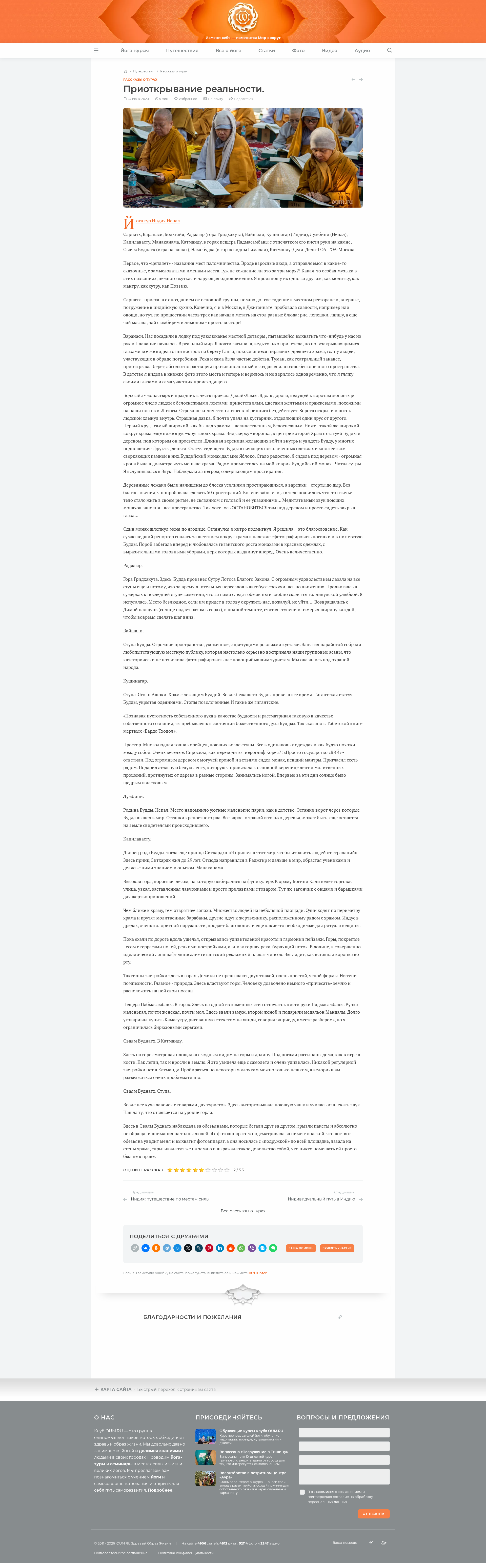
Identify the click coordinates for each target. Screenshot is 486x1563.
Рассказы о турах (140, 80)
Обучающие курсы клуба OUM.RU (251, 1431)
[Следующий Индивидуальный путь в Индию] (361, 79)
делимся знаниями (160, 1450)
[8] (214, 1170)
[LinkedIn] (220, 1248)
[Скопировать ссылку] (135, 1248)
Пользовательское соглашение (121, 1553)
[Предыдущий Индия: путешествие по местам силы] (353, 79)
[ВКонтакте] (145, 1248)
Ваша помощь (345, 1542)
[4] (189, 1170)
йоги (156, 1477)
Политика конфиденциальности (186, 1553)
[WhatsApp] (241, 1248)
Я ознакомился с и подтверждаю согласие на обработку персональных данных (340, 1497)
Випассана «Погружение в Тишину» (253, 1452)
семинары (121, 1463)
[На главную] (125, 71)
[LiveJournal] (199, 1248)
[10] (227, 1170)
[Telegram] (167, 1248)
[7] (208, 1170)
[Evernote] (273, 1248)
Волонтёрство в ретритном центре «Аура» (253, 1475)
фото (248, 1543)
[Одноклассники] (156, 1248)
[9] (220, 1170)
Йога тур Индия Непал (158, 220)
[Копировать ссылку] (340, 1317)
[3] (182, 1170)
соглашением (350, 1492)
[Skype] (262, 1248)
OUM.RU (123, 1543)
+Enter (258, 1273)
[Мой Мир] (177, 1248)
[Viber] (252, 1248)
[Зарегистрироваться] (384, 1543)
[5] (195, 1170)
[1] (170, 1170)
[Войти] (371, 1543)
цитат (228, 1543)
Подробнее (160, 1490)
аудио (269, 1543)
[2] (176, 1170)
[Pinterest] (209, 1248)
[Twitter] (188, 1248)
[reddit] (231, 1248)
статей (207, 1543)
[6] (201, 1170)
